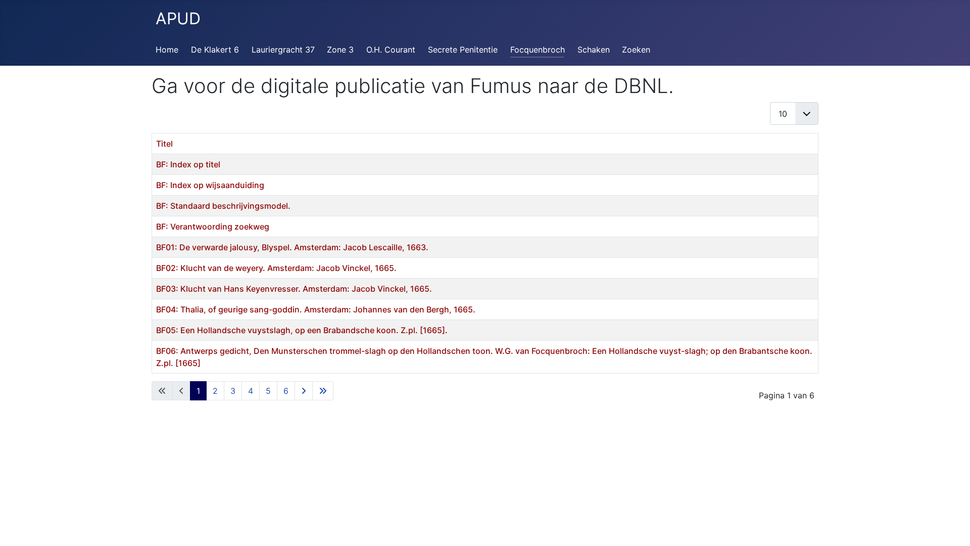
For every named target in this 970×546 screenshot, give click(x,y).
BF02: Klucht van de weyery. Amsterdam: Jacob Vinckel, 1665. (276, 268)
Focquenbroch (537, 49)
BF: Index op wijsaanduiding (210, 185)
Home (167, 49)
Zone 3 (340, 49)
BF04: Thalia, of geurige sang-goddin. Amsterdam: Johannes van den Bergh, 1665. (315, 309)
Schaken (593, 49)
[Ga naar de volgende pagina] (304, 390)
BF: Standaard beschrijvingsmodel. (223, 206)
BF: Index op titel (188, 164)
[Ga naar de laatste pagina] (322, 390)
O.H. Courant (390, 49)
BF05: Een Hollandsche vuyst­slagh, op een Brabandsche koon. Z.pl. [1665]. (302, 330)
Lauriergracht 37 (283, 49)
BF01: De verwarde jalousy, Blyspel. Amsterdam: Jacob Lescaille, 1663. (292, 247)
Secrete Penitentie (463, 49)
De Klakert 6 (215, 49)
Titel (164, 144)
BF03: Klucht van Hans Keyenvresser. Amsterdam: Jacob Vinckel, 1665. (294, 289)
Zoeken (636, 49)
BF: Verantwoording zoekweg (212, 226)
